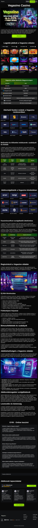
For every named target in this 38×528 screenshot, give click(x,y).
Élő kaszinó (14, 46)
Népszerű (4, 46)
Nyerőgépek (32, 46)
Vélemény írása (31, 485)
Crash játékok (22, 46)
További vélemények (19, 504)
